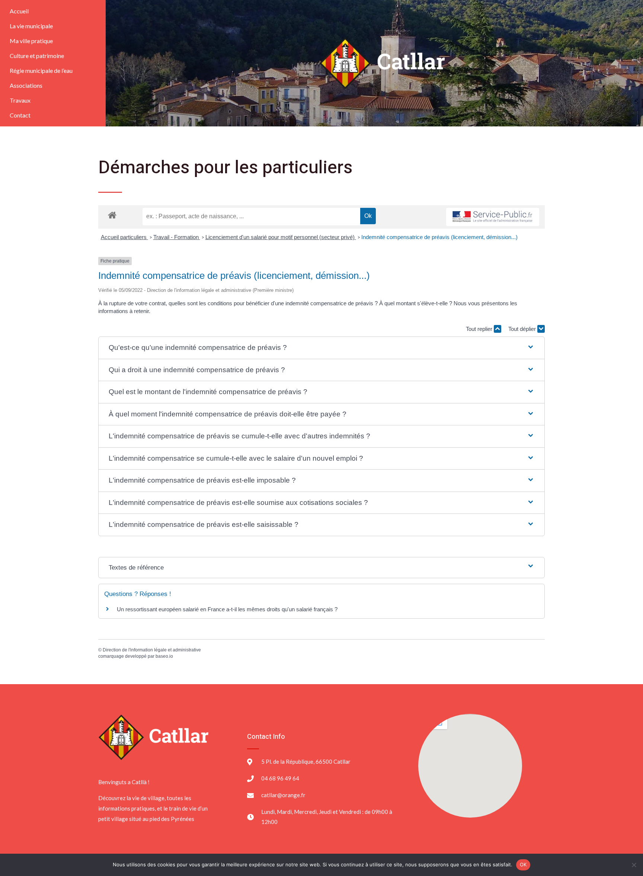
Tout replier (480, 329)
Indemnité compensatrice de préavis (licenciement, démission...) (439, 237)
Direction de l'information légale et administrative (152, 650)
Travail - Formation (176, 237)
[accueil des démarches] (112, 215)
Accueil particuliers (124, 237)
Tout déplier (522, 329)
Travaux (20, 100)
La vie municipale (31, 25)
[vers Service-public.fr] (492, 217)
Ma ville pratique (31, 40)
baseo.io (164, 656)
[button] (321, 348)
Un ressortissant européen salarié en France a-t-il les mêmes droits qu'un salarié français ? (227, 609)
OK (523, 864)
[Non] (633, 865)
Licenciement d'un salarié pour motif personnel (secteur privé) (280, 237)
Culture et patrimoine (37, 55)
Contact (20, 115)
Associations (26, 85)
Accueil (19, 11)
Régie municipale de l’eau (41, 70)
